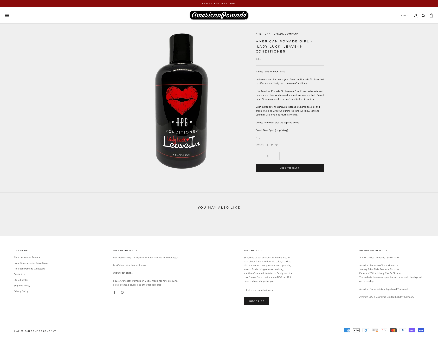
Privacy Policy (21, 291)
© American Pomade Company (35, 331)
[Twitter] (272, 145)
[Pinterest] (276, 145)
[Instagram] (122, 292)
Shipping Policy (22, 285)
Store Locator (21, 280)
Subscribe (257, 301)
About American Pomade (27, 257)
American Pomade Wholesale (29, 268)
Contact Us (19, 274)
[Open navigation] (7, 15)
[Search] (423, 15)
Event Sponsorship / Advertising (31, 263)
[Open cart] (431, 15)
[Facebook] (268, 145)
